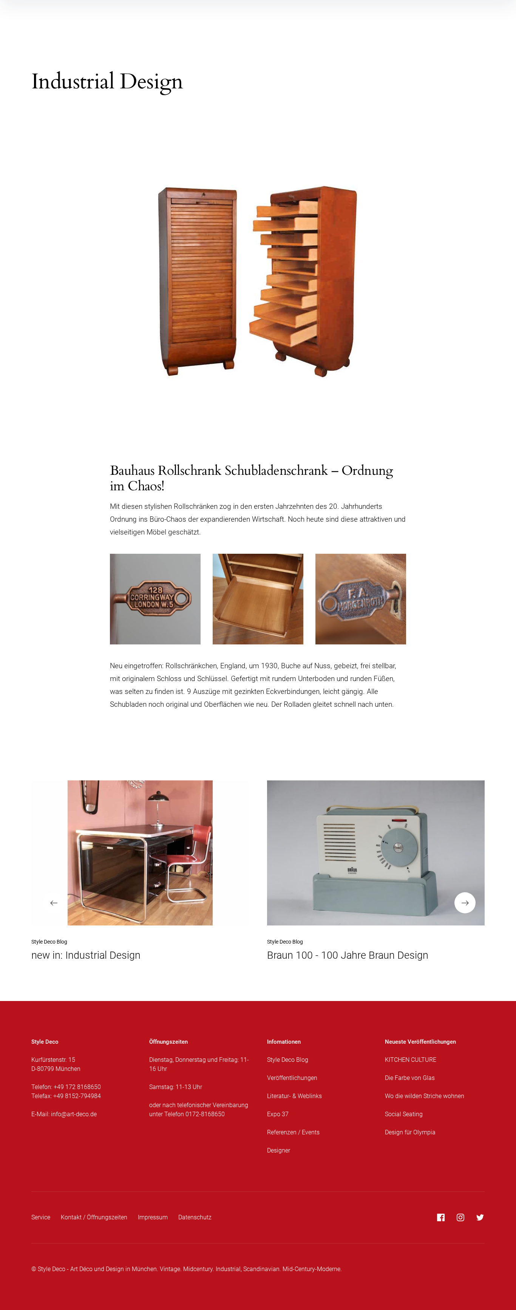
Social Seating (404, 1114)
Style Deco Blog (49, 942)
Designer (278, 1150)
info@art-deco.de (74, 1114)
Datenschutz (195, 1217)
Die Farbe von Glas (410, 1077)
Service (40, 1217)
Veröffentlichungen (292, 1077)
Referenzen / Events (293, 1132)
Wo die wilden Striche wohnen (424, 1096)
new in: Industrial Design (86, 955)
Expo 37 (278, 1114)
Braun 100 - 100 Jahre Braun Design (347, 955)
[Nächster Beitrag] (376, 852)
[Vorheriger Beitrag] (140, 852)
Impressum (153, 1217)
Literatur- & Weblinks (294, 1096)
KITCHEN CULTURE (410, 1059)
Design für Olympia (410, 1132)
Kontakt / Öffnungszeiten (94, 1217)
